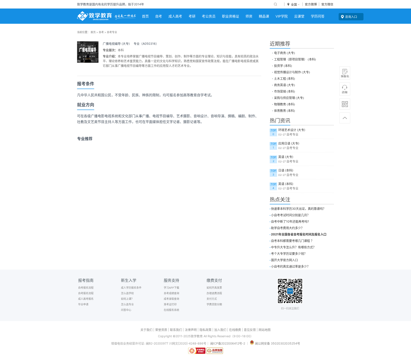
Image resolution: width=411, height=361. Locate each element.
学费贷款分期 (214, 304)
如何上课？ (127, 298)
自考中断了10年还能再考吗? (290, 221)
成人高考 (175, 16)
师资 (249, 16)
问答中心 (126, 310)
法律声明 (191, 329)
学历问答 (318, 16)
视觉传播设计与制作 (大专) (292, 72)
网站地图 (265, 329)
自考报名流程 (86, 287)
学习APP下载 (171, 287)
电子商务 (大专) (284, 52)
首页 (145, 16)
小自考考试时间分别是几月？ (290, 215)
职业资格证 (230, 16)
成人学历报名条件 (131, 287)
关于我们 (146, 329)
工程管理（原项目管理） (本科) (295, 59)
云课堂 (299, 16)
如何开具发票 (214, 287)
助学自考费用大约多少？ (287, 228)
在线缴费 (235, 329)
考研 (192, 16)
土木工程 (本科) (286, 78)
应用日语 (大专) (288, 143)
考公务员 (209, 16)
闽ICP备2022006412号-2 (227, 343)
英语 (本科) (285, 184)
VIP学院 (281, 16)
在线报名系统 (171, 310)
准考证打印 (170, 304)
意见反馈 (250, 329)
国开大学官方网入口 (284, 260)
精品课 (264, 16)
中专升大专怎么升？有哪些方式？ (293, 247)
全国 (293, 4)
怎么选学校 (127, 293)
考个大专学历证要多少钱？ (289, 253)
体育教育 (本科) (284, 110)
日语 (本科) (285, 170)
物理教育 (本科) (284, 104)
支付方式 (212, 298)
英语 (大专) (285, 157)
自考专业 (112, 32)
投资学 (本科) (283, 65)
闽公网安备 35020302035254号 (277, 343)
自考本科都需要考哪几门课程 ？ (292, 240)
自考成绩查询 (171, 293)
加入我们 (220, 329)
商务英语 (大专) (284, 84)
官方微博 (311, 4)
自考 (158, 16)
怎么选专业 (127, 304)
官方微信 (327, 4)
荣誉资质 (161, 329)
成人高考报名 (86, 298)
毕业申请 (83, 304)
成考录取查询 (171, 298)
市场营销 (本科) (284, 91)
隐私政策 (205, 329)
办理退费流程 (214, 293)
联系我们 (176, 329)
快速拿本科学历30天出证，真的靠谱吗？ (298, 208)
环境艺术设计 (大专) (291, 130)
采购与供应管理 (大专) (289, 97)
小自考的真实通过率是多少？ (290, 266)
